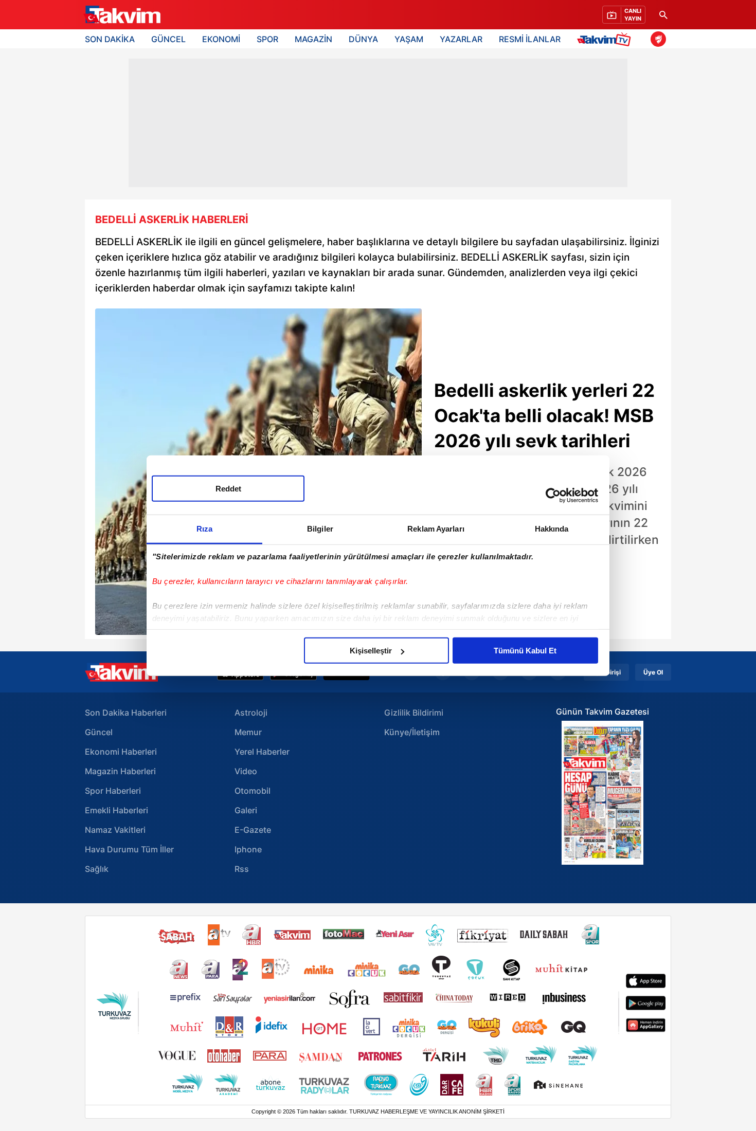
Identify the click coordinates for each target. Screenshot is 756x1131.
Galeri (246, 810)
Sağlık (97, 869)
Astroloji (251, 712)
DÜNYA (363, 39)
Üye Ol (653, 672)
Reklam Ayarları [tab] (435, 528)
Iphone (248, 849)
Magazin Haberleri (120, 771)
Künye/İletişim (412, 732)
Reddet (228, 488)
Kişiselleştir (371, 650)
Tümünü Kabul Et (525, 650)
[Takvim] (121, 15)
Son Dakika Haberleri (126, 712)
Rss (242, 869)
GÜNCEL (168, 39)
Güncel (99, 732)
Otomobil (253, 791)
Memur (248, 732)
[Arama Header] (663, 14)
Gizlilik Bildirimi (413, 712)
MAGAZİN (313, 39)
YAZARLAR (461, 39)
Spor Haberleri (113, 791)
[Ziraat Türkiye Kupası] (658, 39)
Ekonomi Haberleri (121, 751)
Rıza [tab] (204, 528)
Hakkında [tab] (552, 528)
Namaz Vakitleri (115, 830)
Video (246, 771)
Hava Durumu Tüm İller (129, 849)
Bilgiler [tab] (320, 528)
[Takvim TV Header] (605, 38)
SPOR (267, 39)
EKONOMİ (221, 39)
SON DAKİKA (110, 39)
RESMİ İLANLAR (530, 39)
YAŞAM (408, 39)
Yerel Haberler (262, 751)
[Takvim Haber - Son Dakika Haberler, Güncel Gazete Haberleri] (121, 672)
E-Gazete (253, 830)
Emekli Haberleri (116, 810)
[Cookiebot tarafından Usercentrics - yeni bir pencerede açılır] (553, 495)
